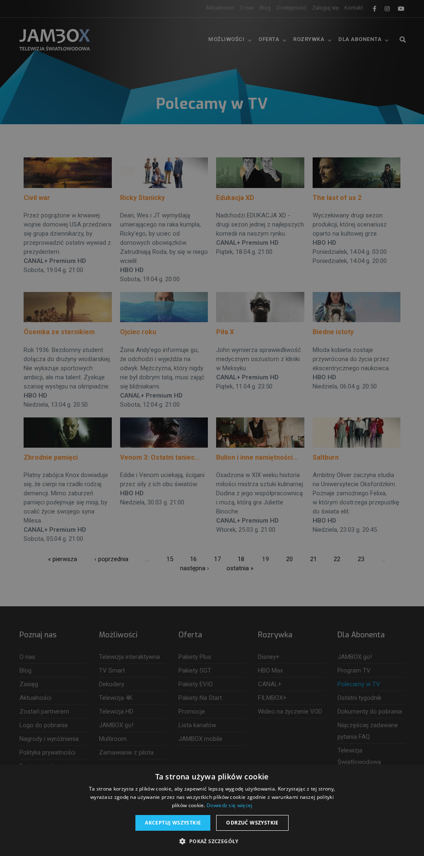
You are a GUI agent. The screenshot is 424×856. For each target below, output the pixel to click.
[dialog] (212, 428)
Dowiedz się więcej (229, 805)
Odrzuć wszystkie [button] (252, 822)
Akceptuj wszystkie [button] (173, 822)
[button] (212, 841)
